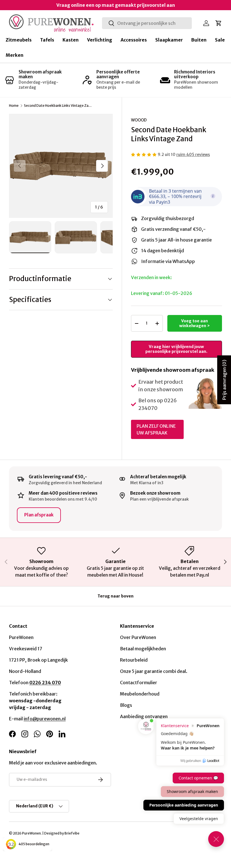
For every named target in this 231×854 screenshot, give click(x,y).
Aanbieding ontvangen (144, 716)
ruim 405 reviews (193, 154)
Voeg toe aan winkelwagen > (194, 323)
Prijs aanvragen (224, 380)
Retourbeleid (134, 660)
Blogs (126, 705)
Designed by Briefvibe (61, 833)
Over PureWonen (138, 637)
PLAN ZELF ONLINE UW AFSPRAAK (156, 429)
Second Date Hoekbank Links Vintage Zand (58, 105)
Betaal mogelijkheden (143, 648)
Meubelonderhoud (139, 694)
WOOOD (139, 120)
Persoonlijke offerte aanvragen (118, 74)
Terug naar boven (115, 596)
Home (14, 105)
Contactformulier (138, 682)
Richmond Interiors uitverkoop (194, 74)
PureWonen (31, 833)
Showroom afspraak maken (40, 74)
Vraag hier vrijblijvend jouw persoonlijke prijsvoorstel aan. (176, 349)
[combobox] (147, 23)
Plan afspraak (39, 515)
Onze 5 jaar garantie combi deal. (153, 671)
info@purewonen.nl (45, 719)
